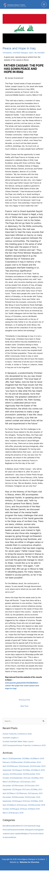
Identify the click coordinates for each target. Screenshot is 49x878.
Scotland (39, 834)
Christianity (7, 53)
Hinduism (13, 830)
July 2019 (28, 809)
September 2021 (9, 789)
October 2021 (33, 786)
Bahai (5, 826)
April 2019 (36, 809)
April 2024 (7, 766)
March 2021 (15, 793)
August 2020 (21, 801)
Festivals (6, 830)
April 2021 (7, 793)
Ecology (37, 826)
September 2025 (19, 758)
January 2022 (29, 782)
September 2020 (9, 801)
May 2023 (31, 770)
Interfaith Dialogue (20, 53)
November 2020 (22, 797)
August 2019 (19, 809)
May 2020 (39, 801)
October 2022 (8, 778)
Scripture (6, 837)
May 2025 (30, 758)
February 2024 (17, 766)
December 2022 (20, 774)
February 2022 (18, 782)
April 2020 (7, 805)
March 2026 (8, 758)
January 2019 (17, 813)
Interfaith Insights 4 (10, 738)
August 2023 (21, 770)
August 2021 (21, 789)
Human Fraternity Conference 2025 (31, 745)
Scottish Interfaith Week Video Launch (18, 741)
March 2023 (40, 770)
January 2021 (37, 793)
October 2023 (39, 766)
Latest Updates (15, 834)
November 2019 (38, 805)
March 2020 (16, 805)
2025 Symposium (10, 745)
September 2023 (9, 770)
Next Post (24, 706)
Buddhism (17, 826)
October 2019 (8, 809)
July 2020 (31, 801)
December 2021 (9, 786)
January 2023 (8, 774)
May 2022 (39, 778)
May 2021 (38, 789)
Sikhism (13, 837)
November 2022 (33, 774)
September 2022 (20, 778)
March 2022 (7, 782)
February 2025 (8, 762)
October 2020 (34, 797)
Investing (35, 830)
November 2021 (21, 786)
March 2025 (39, 758)
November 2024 (34, 762)
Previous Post (24, 700)
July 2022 (31, 778)
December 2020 (9, 797)
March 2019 (7, 813)
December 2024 (21, 762)
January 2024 (28, 766)
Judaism (6, 834)
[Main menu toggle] (44, 4)
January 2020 (26, 805)
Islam (31, 53)
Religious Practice (29, 834)
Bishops (10, 826)
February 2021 (26, 793)
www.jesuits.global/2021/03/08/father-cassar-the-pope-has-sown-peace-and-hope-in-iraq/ (22, 685)
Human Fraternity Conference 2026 (17, 734)
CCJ (23, 826)
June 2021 (30, 789)
